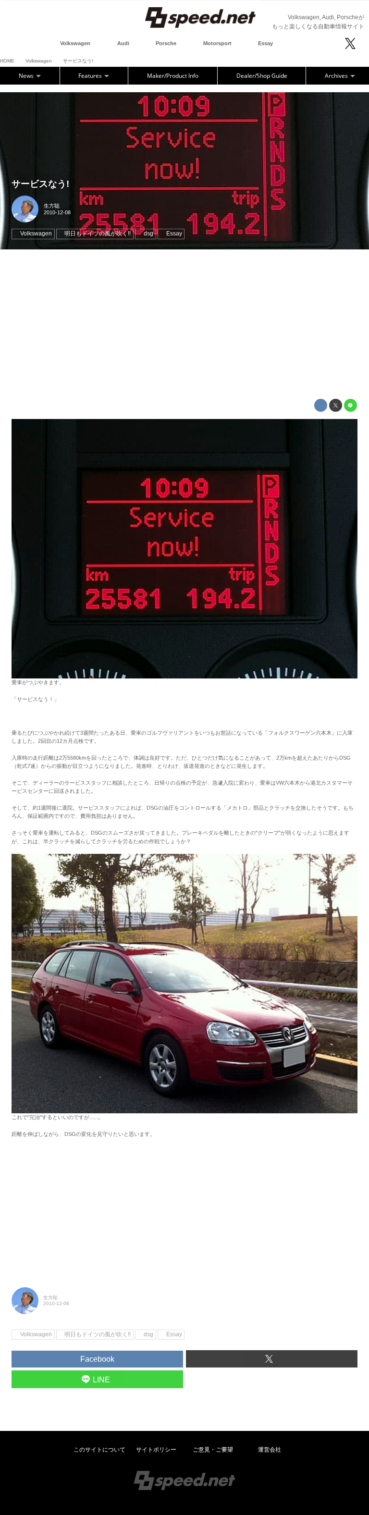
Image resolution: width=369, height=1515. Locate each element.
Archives (337, 76)
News (27, 76)
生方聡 (52, 206)
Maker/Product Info (172, 76)
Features (90, 76)
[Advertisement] (184, 324)
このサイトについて (99, 1449)
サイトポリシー (156, 1449)
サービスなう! (40, 184)
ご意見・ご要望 (213, 1449)
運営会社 (269, 1449)
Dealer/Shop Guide (261, 76)
